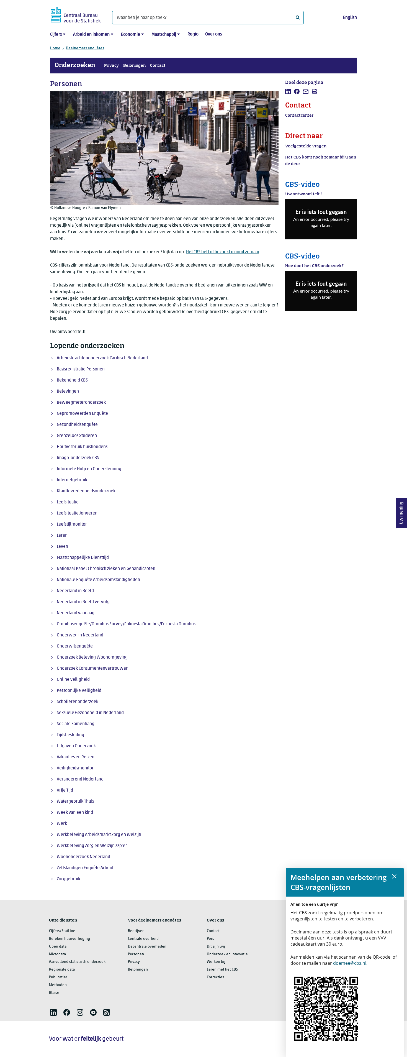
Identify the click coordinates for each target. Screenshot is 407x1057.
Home (55, 48)
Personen (136, 954)
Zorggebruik (68, 879)
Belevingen (68, 391)
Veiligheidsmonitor (75, 768)
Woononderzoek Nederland (83, 857)
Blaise (54, 993)
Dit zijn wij (216, 946)
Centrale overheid (143, 939)
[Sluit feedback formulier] (394, 876)
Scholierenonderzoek (77, 702)
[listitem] (288, 91)
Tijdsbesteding (70, 735)
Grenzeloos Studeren (77, 436)
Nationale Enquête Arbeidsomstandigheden (98, 580)
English (350, 18)
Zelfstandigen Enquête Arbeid (85, 868)
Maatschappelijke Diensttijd (83, 558)
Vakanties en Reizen (75, 757)
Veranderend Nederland (80, 779)
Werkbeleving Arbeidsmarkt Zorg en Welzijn (99, 835)
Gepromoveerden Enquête (82, 413)
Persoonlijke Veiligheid (79, 691)
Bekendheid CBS (72, 380)
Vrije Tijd (65, 790)
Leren (62, 535)
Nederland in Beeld (75, 591)
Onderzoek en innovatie (227, 954)
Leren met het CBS (222, 969)
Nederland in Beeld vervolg (83, 602)
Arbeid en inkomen (91, 34)
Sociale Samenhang (75, 724)
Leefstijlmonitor (72, 524)
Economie (130, 34)
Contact (158, 66)
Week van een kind (75, 812)
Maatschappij (163, 34)
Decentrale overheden (147, 946)
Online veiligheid (73, 679)
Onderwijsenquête (75, 646)
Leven (62, 546)
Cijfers (56, 34)
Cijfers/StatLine (62, 931)
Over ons (213, 34)
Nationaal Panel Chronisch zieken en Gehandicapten (106, 569)
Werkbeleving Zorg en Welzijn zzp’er (92, 846)
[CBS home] (75, 13)
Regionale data (62, 969)
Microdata (57, 954)
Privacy (111, 66)
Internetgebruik (72, 480)
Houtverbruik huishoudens (82, 447)
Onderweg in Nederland (80, 635)
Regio (193, 34)
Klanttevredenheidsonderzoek (86, 491)
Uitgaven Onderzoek (76, 746)
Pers (210, 939)
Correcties (215, 977)
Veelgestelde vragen (305, 146)
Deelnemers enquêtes (85, 48)
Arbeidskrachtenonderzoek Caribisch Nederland (102, 358)
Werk (62, 823)
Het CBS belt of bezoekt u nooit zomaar (222, 252)
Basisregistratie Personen (81, 369)
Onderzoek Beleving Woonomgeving (92, 657)
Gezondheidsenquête (77, 425)
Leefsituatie (68, 502)
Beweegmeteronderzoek (81, 402)
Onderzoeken (75, 65)
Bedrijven (136, 931)
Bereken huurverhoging (69, 939)
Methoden (58, 985)
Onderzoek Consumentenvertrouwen (92, 668)
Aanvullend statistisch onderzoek (77, 962)
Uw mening (401, 513)
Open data (57, 946)
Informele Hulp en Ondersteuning (89, 469)
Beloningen (134, 66)
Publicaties (58, 977)
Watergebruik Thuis (75, 801)
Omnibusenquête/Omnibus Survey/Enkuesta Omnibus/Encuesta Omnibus (126, 624)
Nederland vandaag (75, 613)
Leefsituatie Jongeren (77, 513)
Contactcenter (299, 115)
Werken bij (216, 962)
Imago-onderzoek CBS (78, 458)
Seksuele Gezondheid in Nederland (90, 713)
